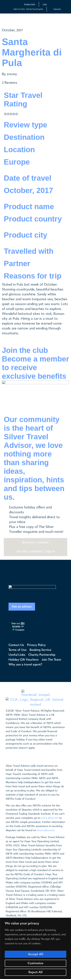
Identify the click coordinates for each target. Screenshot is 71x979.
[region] (35, 948)
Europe (17, 162)
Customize (35, 963)
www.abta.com (50, 818)
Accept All (35, 954)
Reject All (35, 972)
